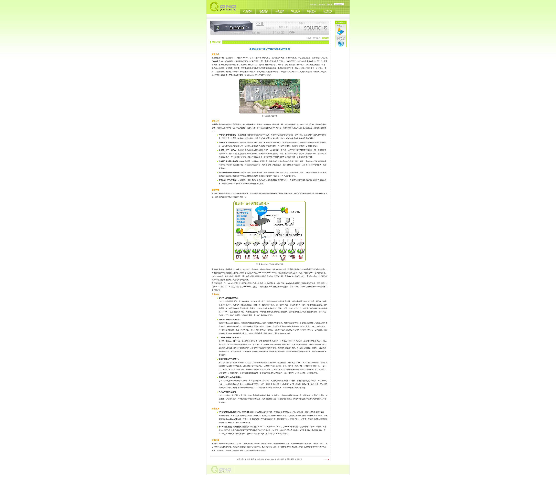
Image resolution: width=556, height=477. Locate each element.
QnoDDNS (340, 41)
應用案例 (279, 11)
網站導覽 (322, 4)
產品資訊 (240, 459)
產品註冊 (340, 29)
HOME (308, 38)
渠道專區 (311, 11)
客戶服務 (295, 11)
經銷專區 (280, 459)
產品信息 (248, 11)
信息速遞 (263, 11)
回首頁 (329, 4)
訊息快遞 (250, 459)
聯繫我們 (313, 4)
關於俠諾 (327, 11)
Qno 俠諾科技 (222, 6)
